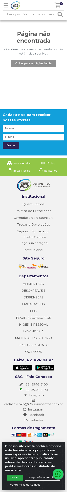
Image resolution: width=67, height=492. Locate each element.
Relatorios (50, 170)
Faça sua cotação (34, 243)
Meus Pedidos (21, 163)
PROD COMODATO (33, 345)
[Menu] (6, 5)
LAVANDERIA (33, 331)
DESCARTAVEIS (33, 290)
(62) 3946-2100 (36, 390)
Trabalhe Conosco (33, 237)
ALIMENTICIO (33, 284)
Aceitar (15, 477)
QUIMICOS (33, 351)
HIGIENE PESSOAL (33, 324)
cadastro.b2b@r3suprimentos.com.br (33, 404)
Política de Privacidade (34, 211)
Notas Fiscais (21, 170)
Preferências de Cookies (24, 484)
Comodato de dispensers (33, 217)
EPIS (33, 311)
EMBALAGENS (33, 304)
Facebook (36, 415)
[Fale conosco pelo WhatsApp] (58, 474)
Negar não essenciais (42, 477)
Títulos (50, 163)
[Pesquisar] (60, 14)
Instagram (35, 409)
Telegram (36, 395)
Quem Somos (33, 204)
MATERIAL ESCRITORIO (33, 338)
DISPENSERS (34, 297)
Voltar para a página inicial (33, 63)
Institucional (33, 250)
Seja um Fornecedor (33, 231)
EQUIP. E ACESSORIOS (33, 318)
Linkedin (36, 420)
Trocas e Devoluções (33, 224)
